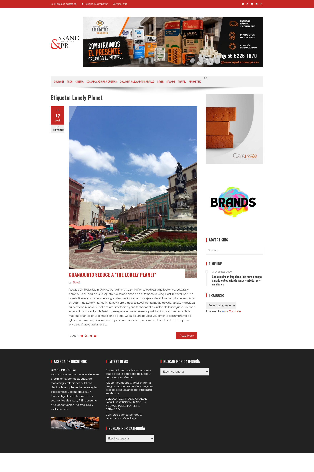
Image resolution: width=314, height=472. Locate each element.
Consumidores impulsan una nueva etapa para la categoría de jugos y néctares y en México (237, 281)
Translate (235, 311)
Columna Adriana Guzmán (101, 81)
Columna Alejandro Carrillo (137, 81)
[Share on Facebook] (81, 336)
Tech (70, 81)
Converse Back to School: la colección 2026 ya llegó (124, 416)
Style (160, 81)
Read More (187, 335)
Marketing (195, 81)
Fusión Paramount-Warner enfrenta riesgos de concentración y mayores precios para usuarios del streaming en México (129, 388)
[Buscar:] (234, 250)
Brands (170, 81)
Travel (182, 81)
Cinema (79, 81)
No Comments (58, 128)
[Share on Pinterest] (90, 336)
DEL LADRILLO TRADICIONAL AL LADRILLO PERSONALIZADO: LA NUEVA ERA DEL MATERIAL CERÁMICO (126, 404)
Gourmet (59, 81)
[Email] (95, 336)
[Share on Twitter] (86, 335)
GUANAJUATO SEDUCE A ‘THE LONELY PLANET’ (112, 274)
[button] (206, 78)
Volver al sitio (120, 4)
